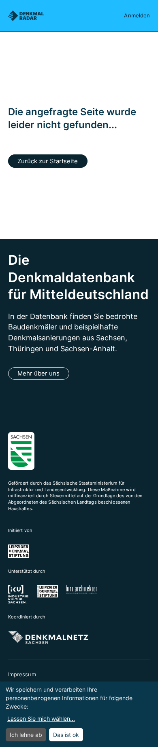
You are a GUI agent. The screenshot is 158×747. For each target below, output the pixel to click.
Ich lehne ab (26, 734)
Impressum (22, 674)
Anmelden (137, 15)
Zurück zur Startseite (47, 161)
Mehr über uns (38, 373)
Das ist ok (66, 734)
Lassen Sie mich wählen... (41, 718)
